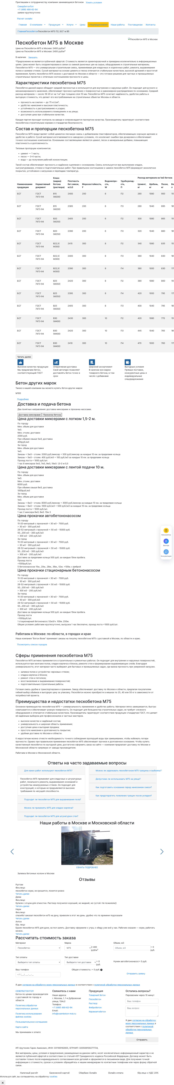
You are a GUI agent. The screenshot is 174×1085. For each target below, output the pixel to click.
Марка (68, 943)
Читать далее (24, 357)
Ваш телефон (22, 969)
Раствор (93, 1003)
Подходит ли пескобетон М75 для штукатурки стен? (51, 816)
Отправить (142, 1039)
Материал (21, 943)
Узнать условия (94, 2)
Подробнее (23, 399)
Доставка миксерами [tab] (30, 414)
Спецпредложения (98, 24)
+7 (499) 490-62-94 (28, 9)
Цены (82, 24)
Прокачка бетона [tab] (52, 414)
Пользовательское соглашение (31, 1022)
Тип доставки (71, 957)
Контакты (150, 24)
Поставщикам (135, 24)
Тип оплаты (21, 957)
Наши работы (118, 24)
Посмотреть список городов (32, 644)
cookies (53, 1076)
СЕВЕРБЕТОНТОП (25, 991)
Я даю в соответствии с (78, 984)
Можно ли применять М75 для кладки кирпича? (48, 807)
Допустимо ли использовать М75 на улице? (118, 779)
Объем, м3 (118, 943)
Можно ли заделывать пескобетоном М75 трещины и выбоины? (128, 770)
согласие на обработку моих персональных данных (48, 984)
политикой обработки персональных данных (117, 984)
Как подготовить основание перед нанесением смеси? (123, 787)
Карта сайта (22, 1027)
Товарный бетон (97, 995)
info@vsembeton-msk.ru (64, 1013)
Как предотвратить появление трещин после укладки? (123, 795)
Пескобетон (95, 999)
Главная (23, 24)
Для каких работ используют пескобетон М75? (48, 770)
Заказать (32, 57)
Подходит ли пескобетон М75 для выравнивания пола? (52, 799)
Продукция (54, 24)
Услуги (70, 24)
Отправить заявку (136, 973)
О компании (36, 24)
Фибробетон (95, 1007)
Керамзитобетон (97, 1011)
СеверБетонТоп (25, 6)
